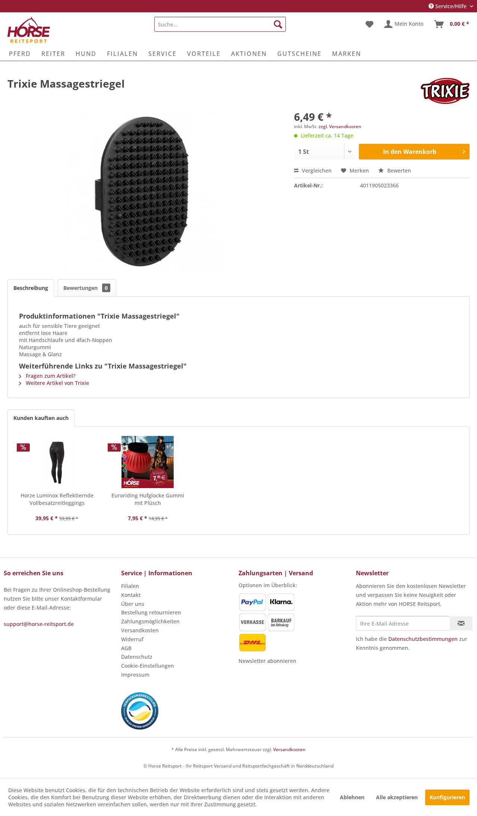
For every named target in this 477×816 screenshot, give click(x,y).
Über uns (132, 603)
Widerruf (132, 639)
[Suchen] (278, 24)
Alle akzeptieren (397, 797)
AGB (126, 648)
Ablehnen (352, 797)
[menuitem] (220, 24)
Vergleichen (316, 170)
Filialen (130, 585)
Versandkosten (140, 630)
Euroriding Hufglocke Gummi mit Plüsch (147, 499)
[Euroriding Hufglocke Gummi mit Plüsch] (148, 462)
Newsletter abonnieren (267, 660)
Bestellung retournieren (151, 612)
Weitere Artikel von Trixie (56, 382)
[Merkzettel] (369, 24)
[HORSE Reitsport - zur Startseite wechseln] (28, 30)
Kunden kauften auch (41, 417)
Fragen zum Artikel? (49, 375)
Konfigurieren (447, 797)
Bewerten (398, 170)
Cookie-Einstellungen (147, 665)
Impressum (135, 674)
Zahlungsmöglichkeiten (150, 621)
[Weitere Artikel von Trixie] (445, 91)
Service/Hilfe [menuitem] (451, 6)
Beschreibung (30, 287)
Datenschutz (136, 656)
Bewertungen (85, 287)
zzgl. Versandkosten (340, 126)
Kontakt (130, 594)
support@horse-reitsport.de (39, 623)
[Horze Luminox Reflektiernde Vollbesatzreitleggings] (57, 462)
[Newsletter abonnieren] (461, 623)
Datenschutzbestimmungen (423, 638)
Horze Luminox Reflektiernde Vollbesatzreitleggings (57, 499)
